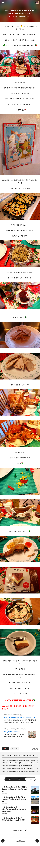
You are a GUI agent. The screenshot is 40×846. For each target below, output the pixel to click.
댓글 (10, 779)
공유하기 (20, 779)
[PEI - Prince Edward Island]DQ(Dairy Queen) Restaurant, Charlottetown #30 (20, 760)
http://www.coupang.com (11, 714)
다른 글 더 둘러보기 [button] (19, 830)
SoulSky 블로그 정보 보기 (37, 2)
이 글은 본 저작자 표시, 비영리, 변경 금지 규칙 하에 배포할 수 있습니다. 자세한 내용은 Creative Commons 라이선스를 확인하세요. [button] (35, 748)
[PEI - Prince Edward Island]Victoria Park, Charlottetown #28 (20, 771)
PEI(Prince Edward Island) (22, 756)
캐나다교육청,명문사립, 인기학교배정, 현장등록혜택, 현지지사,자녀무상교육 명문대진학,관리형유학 (14, 735)
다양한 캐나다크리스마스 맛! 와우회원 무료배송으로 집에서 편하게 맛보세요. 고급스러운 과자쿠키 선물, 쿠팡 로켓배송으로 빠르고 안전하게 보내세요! (20, 721)
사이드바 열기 (2, 2)
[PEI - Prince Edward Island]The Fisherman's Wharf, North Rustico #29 (20, 763)
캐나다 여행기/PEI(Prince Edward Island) (25, 16)
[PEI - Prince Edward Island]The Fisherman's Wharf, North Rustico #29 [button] (20, 800)
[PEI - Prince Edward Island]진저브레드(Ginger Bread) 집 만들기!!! (20, 768)
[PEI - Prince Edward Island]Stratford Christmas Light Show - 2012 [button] (20, 810)
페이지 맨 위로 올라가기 (37, 840)
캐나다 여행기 (6, 756)
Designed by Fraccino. (20, 841)
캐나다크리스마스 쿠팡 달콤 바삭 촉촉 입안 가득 (19, 717)
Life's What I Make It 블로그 (2, 840)
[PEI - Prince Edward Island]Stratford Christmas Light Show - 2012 (20, 766)
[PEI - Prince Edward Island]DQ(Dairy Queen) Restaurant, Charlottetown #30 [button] (20, 790)
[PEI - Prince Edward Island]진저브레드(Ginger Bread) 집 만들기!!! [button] (20, 820)
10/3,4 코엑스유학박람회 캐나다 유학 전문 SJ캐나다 (14, 732)
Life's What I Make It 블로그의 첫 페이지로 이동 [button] (20, 2)
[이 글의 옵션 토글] (7, 748)
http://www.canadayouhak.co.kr (13, 729)
